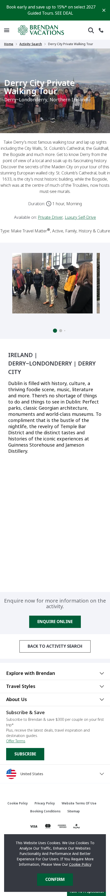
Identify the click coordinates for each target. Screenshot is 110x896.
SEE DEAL (64, 13)
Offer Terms (15, 741)
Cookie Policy (80, 864)
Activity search (30, 44)
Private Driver (50, 217)
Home (8, 44)
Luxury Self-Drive (80, 217)
